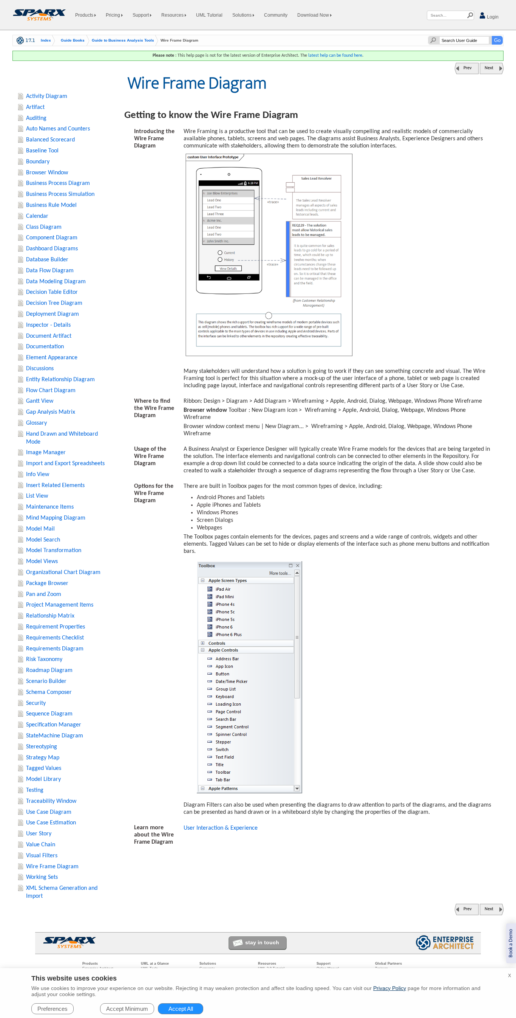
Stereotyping (41, 747)
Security (36, 703)
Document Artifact (48, 336)
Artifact (35, 107)
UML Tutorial (209, 15)
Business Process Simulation (60, 194)
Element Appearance (51, 358)
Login (492, 17)
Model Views (42, 562)
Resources (173, 15)
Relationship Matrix (50, 616)
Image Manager (46, 453)
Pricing (113, 15)
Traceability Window (51, 801)
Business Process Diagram (58, 183)
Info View (37, 475)
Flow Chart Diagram (51, 391)
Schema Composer (49, 692)
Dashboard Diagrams (52, 249)
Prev (467, 68)
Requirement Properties (55, 627)
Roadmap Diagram (49, 670)
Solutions (242, 15)
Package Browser (47, 583)
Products (84, 15)
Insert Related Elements (55, 486)
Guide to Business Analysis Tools (123, 40)
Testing (34, 790)
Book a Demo (511, 943)
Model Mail (40, 529)
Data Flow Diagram (50, 271)
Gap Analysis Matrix (50, 412)
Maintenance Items (50, 507)
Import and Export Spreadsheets (65, 464)
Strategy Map (42, 758)
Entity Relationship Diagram (60, 380)
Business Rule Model (51, 205)
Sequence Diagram (49, 714)
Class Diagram (44, 227)
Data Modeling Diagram (56, 282)
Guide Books (73, 40)
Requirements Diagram (54, 649)
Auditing (36, 118)
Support (141, 15)
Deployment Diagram (52, 314)
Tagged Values (43, 768)
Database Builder (47, 260)
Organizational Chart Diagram (63, 573)
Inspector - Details (48, 325)
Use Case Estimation (51, 823)
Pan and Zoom (43, 594)
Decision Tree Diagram (54, 303)
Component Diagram (51, 238)
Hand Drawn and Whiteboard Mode (62, 438)
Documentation (45, 347)
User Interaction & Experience (221, 828)
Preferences (52, 1009)
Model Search (43, 540)
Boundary (37, 162)
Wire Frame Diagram (52, 867)
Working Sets (42, 877)
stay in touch (262, 942)
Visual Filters (41, 856)
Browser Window (47, 173)
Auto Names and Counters (58, 129)
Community (275, 15)
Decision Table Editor (52, 292)
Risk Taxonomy (44, 659)
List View (37, 496)
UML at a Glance (155, 963)
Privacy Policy (389, 988)
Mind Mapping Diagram (55, 518)
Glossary (36, 423)
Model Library (43, 779)
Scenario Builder (46, 681)
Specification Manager (53, 725)
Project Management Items (59, 605)
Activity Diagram (46, 96)
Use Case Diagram (48, 812)
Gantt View (39, 401)
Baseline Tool (42, 151)
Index (46, 40)
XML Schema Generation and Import (61, 892)
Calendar (37, 216)
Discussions (40, 369)
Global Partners (388, 963)
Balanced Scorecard (50, 140)
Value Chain (40, 845)
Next (489, 68)
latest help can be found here (335, 55)
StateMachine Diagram (54, 736)
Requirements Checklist (55, 638)
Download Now (313, 15)
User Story (38, 834)
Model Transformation (53, 551)
